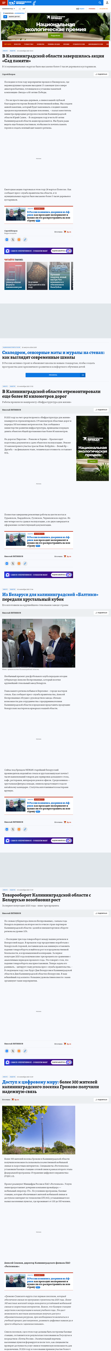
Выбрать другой (14, 16)
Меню (4, 2)
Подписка (104, 9)
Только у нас (28, 44)
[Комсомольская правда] (20, 3)
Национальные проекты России (11, 347)
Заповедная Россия (95, 44)
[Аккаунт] (107, 2)
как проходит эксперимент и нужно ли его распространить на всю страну (48, 216)
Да (5, 16)
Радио (81, 9)
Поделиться (102, 74)
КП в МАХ (66, 44)
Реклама (92, 9)
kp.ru (69, 232)
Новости (17, 44)
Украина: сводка (54, 44)
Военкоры (40, 44)
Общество (12, 50)
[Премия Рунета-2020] (33, 3)
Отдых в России (79, 44)
